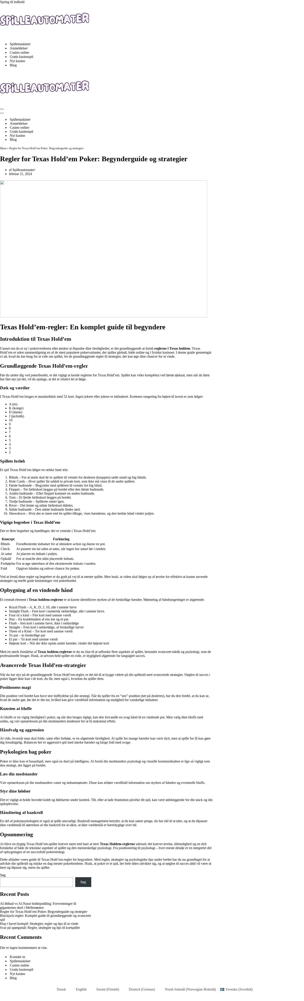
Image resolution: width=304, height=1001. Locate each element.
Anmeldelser (19, 48)
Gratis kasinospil (21, 57)
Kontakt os (17, 957)
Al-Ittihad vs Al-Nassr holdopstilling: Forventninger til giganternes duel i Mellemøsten (38, 905)
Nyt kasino (17, 61)
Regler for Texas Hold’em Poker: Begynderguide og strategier (43, 911)
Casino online (19, 52)
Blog (13, 65)
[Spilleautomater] (44, 36)
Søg (3, 875)
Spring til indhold (12, 2)
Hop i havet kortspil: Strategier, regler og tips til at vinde (39, 924)
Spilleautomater (23, 170)
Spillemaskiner (20, 44)
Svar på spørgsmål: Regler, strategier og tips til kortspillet (40, 928)
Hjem (3, 148)
